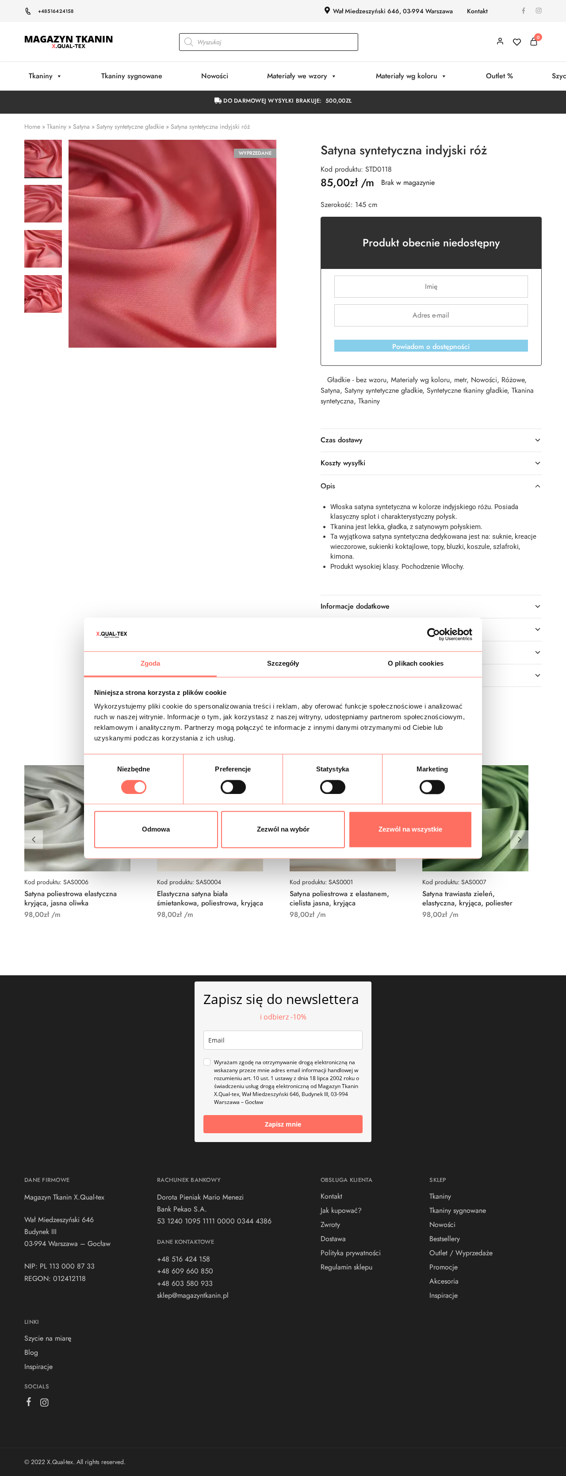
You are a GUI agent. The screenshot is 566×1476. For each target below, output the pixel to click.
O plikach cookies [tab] (416, 663)
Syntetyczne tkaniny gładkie (467, 390)
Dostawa (333, 1239)
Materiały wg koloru (406, 76)
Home (32, 126)
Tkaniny (41, 76)
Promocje (443, 1267)
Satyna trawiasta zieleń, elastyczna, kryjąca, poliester (467, 898)
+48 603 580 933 (185, 1283)
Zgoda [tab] (151, 663)
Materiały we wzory (297, 76)
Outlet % (499, 76)
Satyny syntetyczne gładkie (130, 126)
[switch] (233, 787)
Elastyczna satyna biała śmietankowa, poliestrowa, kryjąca (210, 898)
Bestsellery (444, 1239)
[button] (519, 839)
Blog (31, 1352)
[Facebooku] (29, 1403)
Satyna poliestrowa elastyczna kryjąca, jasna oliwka (70, 898)
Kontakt (477, 11)
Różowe (512, 380)
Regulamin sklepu (346, 1267)
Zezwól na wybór (283, 829)
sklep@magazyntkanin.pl (193, 1295)
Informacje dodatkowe (355, 606)
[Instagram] (44, 1404)
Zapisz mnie (283, 1124)
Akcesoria (444, 1281)
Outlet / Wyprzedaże (461, 1253)
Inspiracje (38, 1366)
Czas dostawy (342, 440)
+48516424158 (56, 11)
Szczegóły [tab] (283, 663)
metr (460, 380)
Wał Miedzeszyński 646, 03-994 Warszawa (393, 11)
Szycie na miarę (47, 1338)
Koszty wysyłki (343, 463)
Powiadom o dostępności (431, 346)
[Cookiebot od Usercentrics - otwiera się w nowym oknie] (433, 634)
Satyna (81, 126)
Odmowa (156, 829)
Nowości (214, 76)
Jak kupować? (341, 1210)
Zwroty (330, 1224)
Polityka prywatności (351, 1253)
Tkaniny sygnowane (131, 76)
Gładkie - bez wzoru (356, 380)
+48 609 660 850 (185, 1271)
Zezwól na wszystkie (410, 829)
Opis (328, 486)
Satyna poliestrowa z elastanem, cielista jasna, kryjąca (339, 898)
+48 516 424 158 (183, 1259)
